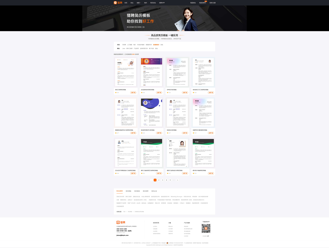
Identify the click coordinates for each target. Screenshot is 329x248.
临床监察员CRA (155, 196)
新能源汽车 (149, 44)
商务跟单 (194, 196)
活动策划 (169, 203)
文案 (118, 200)
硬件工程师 (129, 48)
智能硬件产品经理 (121, 203)
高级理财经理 (195, 203)
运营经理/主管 (144, 48)
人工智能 (129, 44)
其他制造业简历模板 (139, 211)
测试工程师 (129, 196)
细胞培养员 (123, 200)
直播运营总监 (136, 196)
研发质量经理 (176, 200)
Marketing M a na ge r (176, 196)
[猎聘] (118, 2)
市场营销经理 (204, 203)
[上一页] (151, 180)
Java (123, 48)
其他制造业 (156, 44)
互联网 (124, 44)
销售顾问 (175, 203)
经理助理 (163, 203)
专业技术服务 (140, 44)
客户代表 (151, 48)
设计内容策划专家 (203, 196)
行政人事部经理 (145, 196)
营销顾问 (188, 203)
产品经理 (136, 48)
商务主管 (157, 203)
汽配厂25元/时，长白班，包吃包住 (136, 203)
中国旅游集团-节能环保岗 (164, 200)
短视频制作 (151, 203)
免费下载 (133, 92)
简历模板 (130, 211)
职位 (132, 3)
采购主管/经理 (120, 196)
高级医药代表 (152, 200)
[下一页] (177, 180)
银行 (134, 44)
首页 (125, 3)
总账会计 (130, 200)
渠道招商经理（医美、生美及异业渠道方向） (193, 200)
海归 (145, 3)
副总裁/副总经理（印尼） (140, 200)
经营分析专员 (187, 196)
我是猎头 (193, 3)
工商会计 (182, 203)
